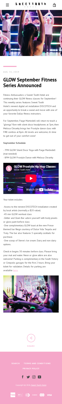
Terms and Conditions (37, 363)
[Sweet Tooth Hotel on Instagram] (34, 376)
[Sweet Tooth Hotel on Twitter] (28, 376)
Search (15, 363)
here (15, 270)
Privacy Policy (31, 368)
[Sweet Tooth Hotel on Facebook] (22, 376)
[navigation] (7, 5)
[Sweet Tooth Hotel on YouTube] (39, 376)
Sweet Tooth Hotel (38, 385)
